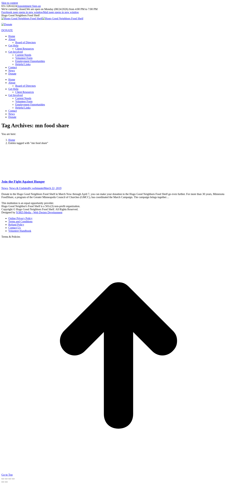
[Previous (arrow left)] (2, 481)
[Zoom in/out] (13, 478)
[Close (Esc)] (2, 478)
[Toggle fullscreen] (9, 478)
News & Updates (18, 188)
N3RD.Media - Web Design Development (39, 212)
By (36, 188)
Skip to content (9, 2)
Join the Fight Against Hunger (23, 181)
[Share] (6, 478)
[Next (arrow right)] (6, 481)
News (4, 188)
